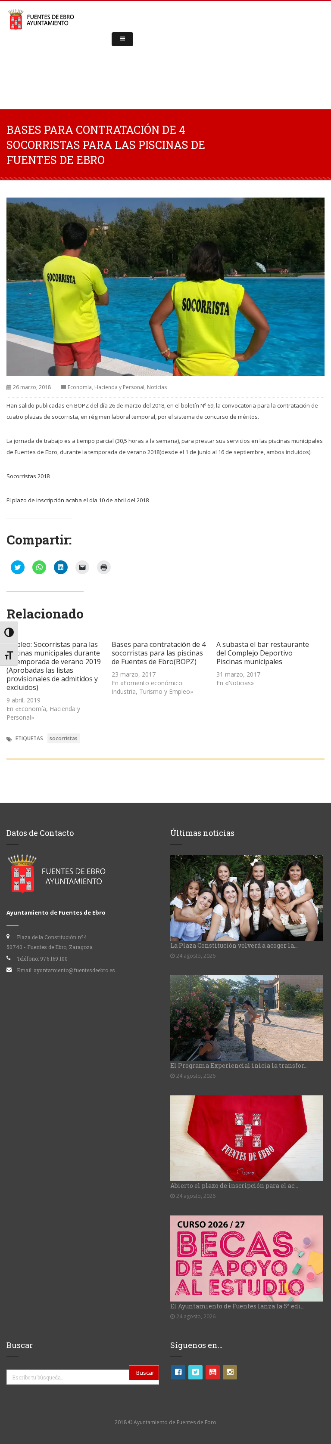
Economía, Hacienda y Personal (106, 387)
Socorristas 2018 (28, 476)
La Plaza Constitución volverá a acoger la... (234, 945)
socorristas (64, 738)
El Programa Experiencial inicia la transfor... (239, 1065)
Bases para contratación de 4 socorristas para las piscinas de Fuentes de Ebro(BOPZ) (159, 653)
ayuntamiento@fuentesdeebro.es (74, 970)
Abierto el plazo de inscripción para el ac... (234, 1185)
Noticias (157, 387)
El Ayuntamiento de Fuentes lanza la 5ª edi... (237, 1306)
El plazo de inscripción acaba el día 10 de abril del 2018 (77, 500)
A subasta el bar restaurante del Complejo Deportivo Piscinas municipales (262, 653)
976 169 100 (54, 958)
